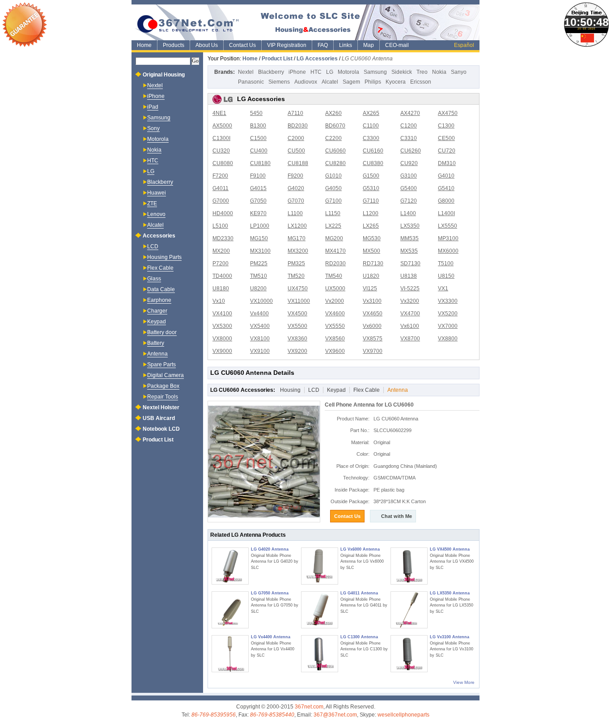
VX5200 (448, 313)
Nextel (246, 72)
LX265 (371, 226)
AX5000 (222, 126)
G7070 (296, 201)
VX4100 (222, 313)
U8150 (446, 276)
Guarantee (24, 24)
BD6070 (335, 126)
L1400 (408, 213)
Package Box (163, 386)
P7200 (220, 263)
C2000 (296, 138)
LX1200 (297, 226)
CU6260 (410, 151)
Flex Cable (366, 390)
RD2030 (335, 263)
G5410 (446, 188)
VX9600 (335, 351)
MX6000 (448, 251)
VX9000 (222, 351)
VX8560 (335, 338)
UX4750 (298, 288)
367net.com (309, 707)
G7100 (333, 201)
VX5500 (297, 326)
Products (173, 45)
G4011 (220, 188)
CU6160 (373, 151)
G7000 (220, 201)
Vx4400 (259, 313)
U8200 (258, 288)
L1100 (295, 213)
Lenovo (156, 214)
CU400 (258, 151)
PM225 (258, 263)
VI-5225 (410, 288)
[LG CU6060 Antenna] (264, 461)
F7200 (220, 176)
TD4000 (222, 276)
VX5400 (260, 326)
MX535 (409, 251)
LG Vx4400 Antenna (270, 637)
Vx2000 (334, 301)
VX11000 (299, 301)
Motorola (348, 72)
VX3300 (448, 301)
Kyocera (396, 82)
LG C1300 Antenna (359, 637)
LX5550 (447, 226)
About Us (206, 45)
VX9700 (372, 351)
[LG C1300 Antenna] (319, 653)
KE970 (258, 213)
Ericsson (420, 82)
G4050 (333, 188)
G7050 (258, 201)
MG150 (259, 238)
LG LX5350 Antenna (450, 593)
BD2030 (298, 126)
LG (329, 72)
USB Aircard (159, 418)
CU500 (296, 151)
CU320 (221, 151)
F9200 (295, 176)
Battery (155, 343)
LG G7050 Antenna (270, 593)
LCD (313, 390)
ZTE (152, 203)
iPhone (297, 72)
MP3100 (448, 238)
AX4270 (410, 113)
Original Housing (164, 75)
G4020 (296, 188)
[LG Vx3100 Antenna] (409, 653)
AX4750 (448, 113)
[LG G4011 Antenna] (319, 609)
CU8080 (222, 163)
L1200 (370, 213)
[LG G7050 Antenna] (230, 609)
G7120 (408, 201)
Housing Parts (164, 257)
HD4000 (222, 213)
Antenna (397, 390)
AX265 (371, 113)
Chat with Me (396, 516)
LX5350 (410, 226)
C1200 (408, 126)
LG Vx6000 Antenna (360, 549)
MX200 (221, 251)
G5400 (408, 188)
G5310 (371, 188)
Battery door (162, 332)
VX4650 (372, 313)
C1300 (446, 126)
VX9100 (260, 351)
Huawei (156, 193)
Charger (157, 311)
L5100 (220, 226)
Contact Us (242, 45)
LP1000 (259, 226)
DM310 (447, 163)
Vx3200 (409, 301)
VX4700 (410, 313)
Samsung (375, 72)
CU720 (446, 151)
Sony (153, 128)
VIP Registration (286, 45)
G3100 (408, 176)
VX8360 (297, 338)
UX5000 (335, 288)
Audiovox (305, 82)
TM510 (258, 276)
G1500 (371, 176)
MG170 (297, 238)
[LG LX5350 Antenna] (409, 609)
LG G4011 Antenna (359, 593)
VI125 (370, 288)
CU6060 (335, 151)
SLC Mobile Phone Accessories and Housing (305, 22)
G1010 (333, 176)
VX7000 (448, 326)
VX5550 (335, 326)
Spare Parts (161, 364)
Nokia (439, 72)
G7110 (371, 201)
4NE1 (219, 113)
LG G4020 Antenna (270, 549)
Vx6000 (372, 326)
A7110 (295, 113)
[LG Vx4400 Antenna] (230, 653)
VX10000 (261, 301)
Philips (373, 82)
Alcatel (330, 82)
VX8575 (372, 338)
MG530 (372, 238)
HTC (316, 72)
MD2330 (222, 238)
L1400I (446, 213)
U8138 (408, 276)
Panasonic (251, 82)
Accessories (159, 236)
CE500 (446, 138)
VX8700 (410, 338)
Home (144, 45)
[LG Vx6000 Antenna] (319, 566)
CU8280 (335, 163)
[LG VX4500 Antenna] (409, 566)
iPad (152, 107)
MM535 (409, 238)
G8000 (446, 201)
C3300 (371, 138)
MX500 (371, 251)
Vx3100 (372, 301)
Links (345, 45)
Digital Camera (165, 375)
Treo (422, 72)
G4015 (258, 188)
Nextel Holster (161, 407)
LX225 (333, 226)
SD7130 (410, 263)
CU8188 (298, 163)
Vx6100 (409, 326)
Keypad (336, 390)
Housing (290, 390)
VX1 (443, 288)
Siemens (279, 82)
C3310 (408, 138)
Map (368, 45)
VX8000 (222, 338)
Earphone (159, 300)
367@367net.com (335, 715)
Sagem (351, 82)
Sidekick (401, 72)
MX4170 (335, 251)
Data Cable (161, 289)
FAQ (323, 45)
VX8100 (260, 338)
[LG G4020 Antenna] (230, 566)
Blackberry (271, 72)
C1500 (258, 138)
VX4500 (297, 313)
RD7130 (373, 263)
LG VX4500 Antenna (450, 549)
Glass (154, 279)
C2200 (333, 138)
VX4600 (335, 313)
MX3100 (260, 251)
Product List (277, 58)
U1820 (371, 276)
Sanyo (459, 72)
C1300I (221, 138)
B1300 (258, 126)
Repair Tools (162, 397)
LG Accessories (317, 58)
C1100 (371, 126)
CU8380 (373, 163)
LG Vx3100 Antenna (449, 637)
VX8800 (448, 338)
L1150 (332, 213)
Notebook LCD (161, 429)
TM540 (333, 276)
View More (464, 682)
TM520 (296, 276)
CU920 (409, 163)
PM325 (296, 263)
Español (464, 45)
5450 (256, 113)
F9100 (258, 176)
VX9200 (297, 351)
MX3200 (298, 251)
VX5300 (222, 326)
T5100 (446, 263)
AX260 (333, 113)
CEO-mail (397, 45)
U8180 (220, 288)
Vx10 (218, 301)
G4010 (446, 176)
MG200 (334, 238)
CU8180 (260, 163)
